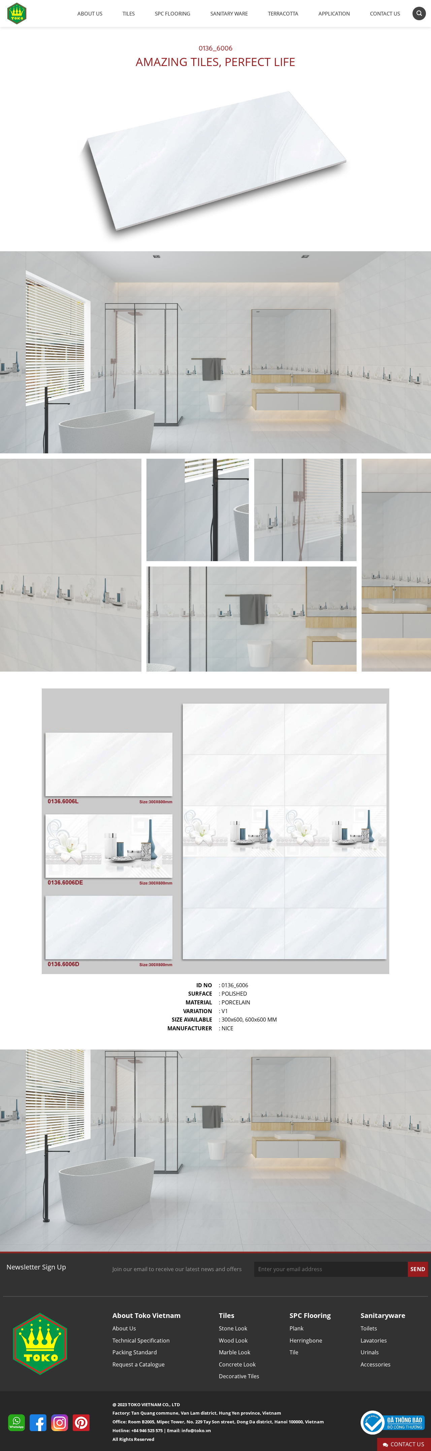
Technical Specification (141, 1340)
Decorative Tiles (239, 1376)
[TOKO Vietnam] (23, 13)
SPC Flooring (172, 13)
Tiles (129, 13)
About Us (89, 13)
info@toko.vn (196, 1430)
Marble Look (234, 1352)
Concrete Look (237, 1364)
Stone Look (233, 1328)
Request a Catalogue (138, 1364)
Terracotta (283, 13)
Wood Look (233, 1340)
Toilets (369, 1328)
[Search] (419, 13)
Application (334, 13)
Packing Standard (134, 1352)
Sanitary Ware (229, 13)
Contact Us (385, 13)
